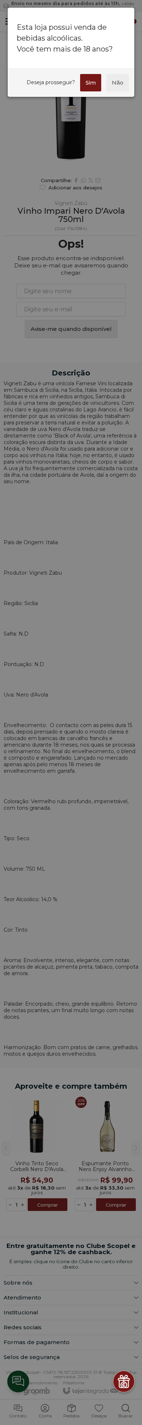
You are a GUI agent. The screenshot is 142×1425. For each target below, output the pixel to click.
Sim (91, 82)
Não (117, 82)
